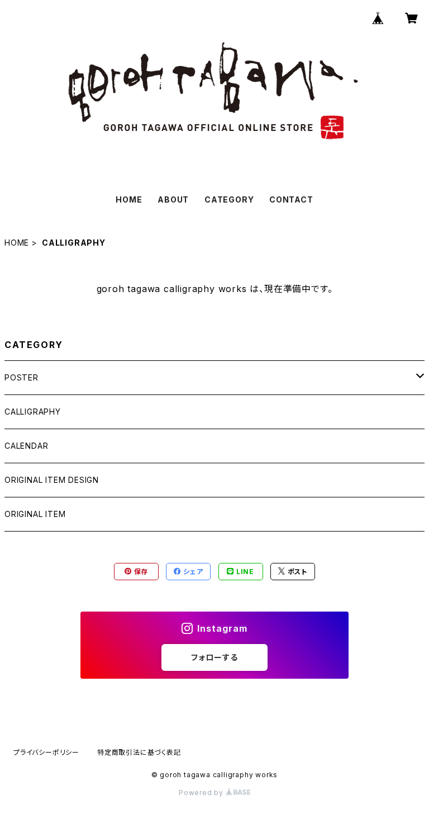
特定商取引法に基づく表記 (139, 752)
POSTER (21, 377)
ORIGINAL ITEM (34, 514)
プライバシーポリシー (46, 752)
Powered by (202, 792)
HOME (129, 199)
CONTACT (291, 199)
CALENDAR (26, 445)
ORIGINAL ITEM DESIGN (51, 480)
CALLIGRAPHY (32, 411)
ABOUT (173, 199)
